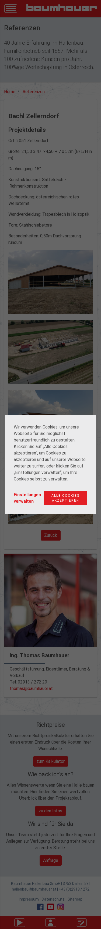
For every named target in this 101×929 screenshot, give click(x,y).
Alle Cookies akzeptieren (65, 498)
